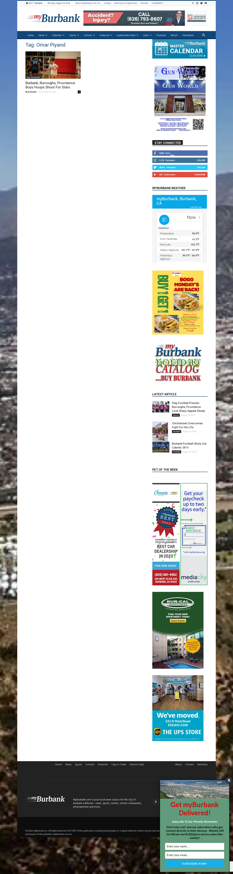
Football (176, 460)
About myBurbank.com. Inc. (88, 3)
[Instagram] (197, 3)
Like (172, 155)
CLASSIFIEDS (157, 3)
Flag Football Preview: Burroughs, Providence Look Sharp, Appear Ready (188, 435)
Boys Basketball (33, 77)
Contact (107, 3)
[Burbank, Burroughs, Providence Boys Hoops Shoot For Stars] (53, 65)
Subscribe (200, 174)
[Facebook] (193, 3)
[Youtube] (206, 3)
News (42, 35)
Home (31, 35)
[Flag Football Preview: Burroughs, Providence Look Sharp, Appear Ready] (160, 435)
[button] (203, 35)
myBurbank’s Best (126, 35)
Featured (104, 35)
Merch (174, 35)
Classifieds (188, 35)
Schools (88, 35)
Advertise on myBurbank (125, 3)
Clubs (146, 35)
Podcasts (161, 35)
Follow (201, 160)
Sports (72, 35)
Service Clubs (137, 792)
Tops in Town (118, 792)
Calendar (144, 3)
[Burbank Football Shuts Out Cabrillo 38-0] (160, 475)
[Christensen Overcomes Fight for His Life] (160, 460)
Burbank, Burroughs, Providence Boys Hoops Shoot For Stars (50, 85)
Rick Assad (30, 91)
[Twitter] (201, 3)
